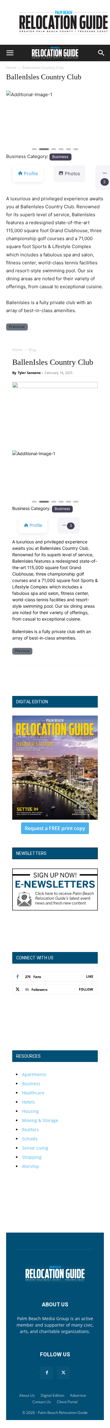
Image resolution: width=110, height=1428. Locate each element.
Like (89, 976)
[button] (10, 53)
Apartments (34, 1074)
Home (11, 67)
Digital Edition (52, 1395)
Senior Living (35, 1148)
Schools (30, 1139)
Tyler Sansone (29, 372)
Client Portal (67, 1401)
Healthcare (33, 1093)
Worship (30, 1166)
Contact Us (41, 1401)
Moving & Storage (40, 1120)
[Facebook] (47, 1373)
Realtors (30, 1129)
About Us (27, 1395)
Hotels (28, 1102)
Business (60, 156)
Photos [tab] (72, 173)
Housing (30, 1111)
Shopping (32, 1157)
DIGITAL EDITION (32, 702)
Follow (86, 989)
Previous (17, 326)
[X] (63, 1373)
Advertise (78, 1395)
